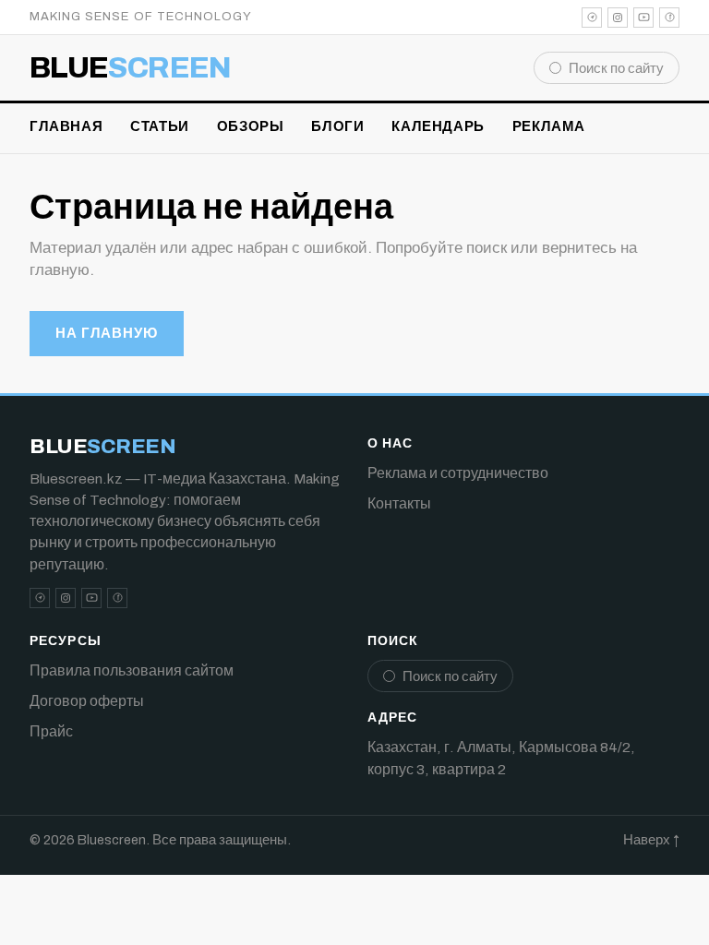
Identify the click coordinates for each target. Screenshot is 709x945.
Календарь (437, 126)
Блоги (337, 126)
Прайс (51, 731)
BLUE (131, 68)
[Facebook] (669, 17)
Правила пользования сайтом (132, 670)
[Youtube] (643, 17)
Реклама (548, 126)
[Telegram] (592, 17)
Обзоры (250, 126)
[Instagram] (617, 17)
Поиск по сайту (616, 68)
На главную (106, 333)
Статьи (159, 126)
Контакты (399, 503)
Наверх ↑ (651, 839)
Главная (66, 126)
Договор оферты (87, 701)
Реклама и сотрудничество (457, 473)
